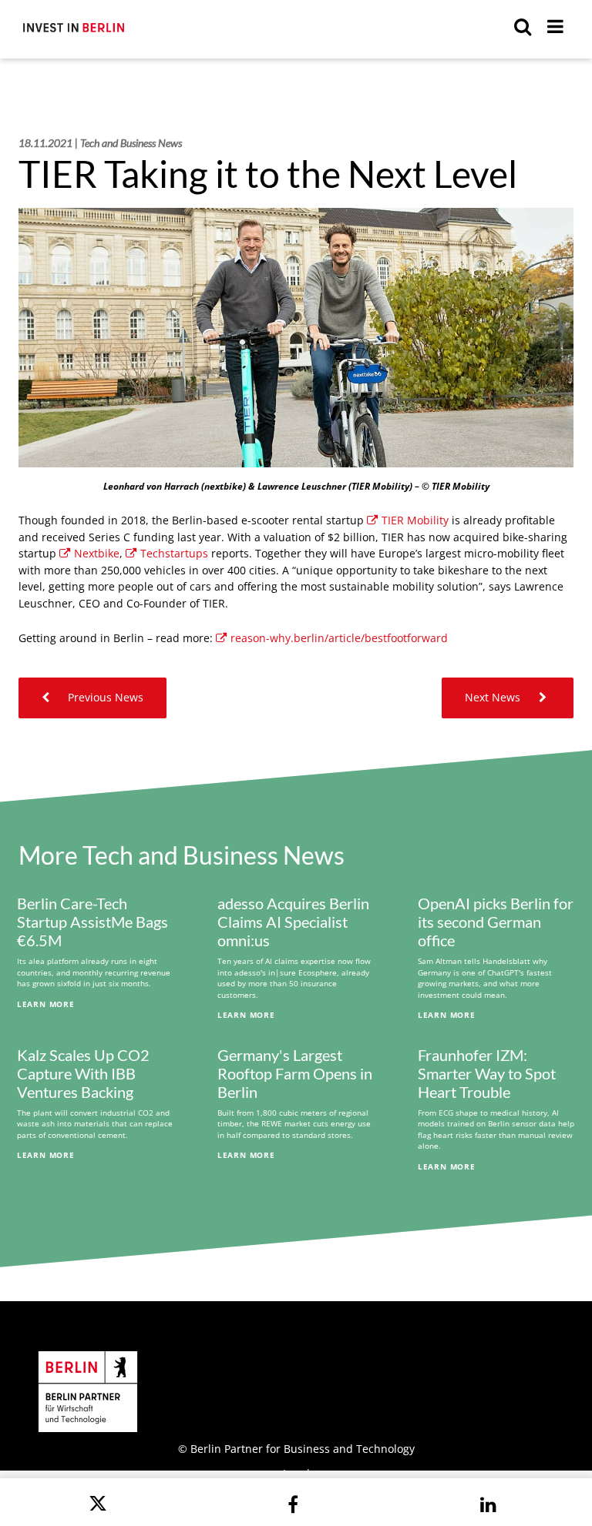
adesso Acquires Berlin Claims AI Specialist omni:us (293, 921)
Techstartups (174, 553)
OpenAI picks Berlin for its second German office (496, 921)
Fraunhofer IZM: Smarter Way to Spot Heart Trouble (487, 1073)
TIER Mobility (415, 520)
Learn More (46, 1004)
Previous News (104, 697)
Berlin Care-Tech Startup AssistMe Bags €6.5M (92, 921)
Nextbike (96, 553)
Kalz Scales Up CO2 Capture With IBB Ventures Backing (83, 1073)
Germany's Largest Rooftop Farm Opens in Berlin (294, 1073)
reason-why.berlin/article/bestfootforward (339, 638)
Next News (494, 697)
